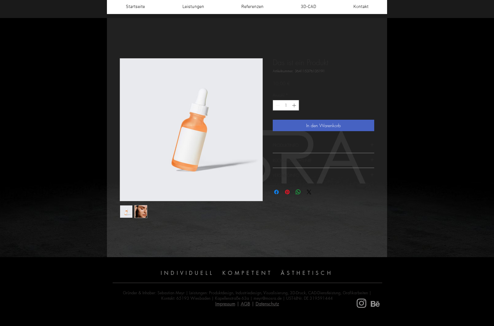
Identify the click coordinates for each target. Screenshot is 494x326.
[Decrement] (277, 105)
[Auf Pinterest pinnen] (287, 192)
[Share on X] (309, 192)
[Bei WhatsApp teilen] (298, 192)
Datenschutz (267, 304)
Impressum (225, 304)
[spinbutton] (286, 105)
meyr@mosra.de (268, 298)
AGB (245, 304)
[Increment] (294, 105)
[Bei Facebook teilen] (276, 192)
